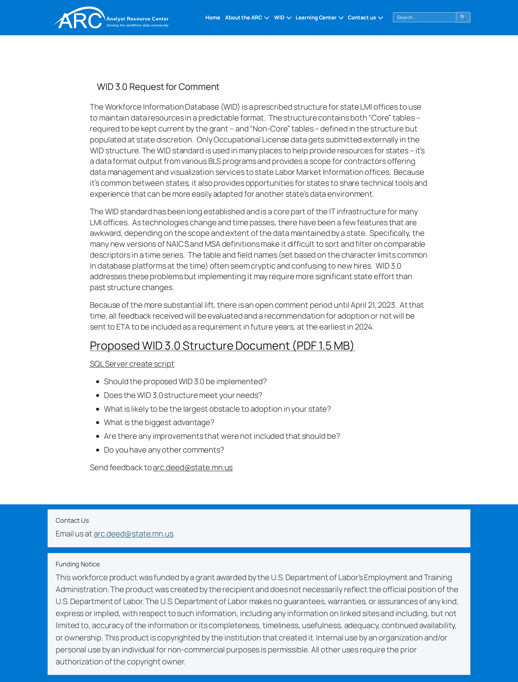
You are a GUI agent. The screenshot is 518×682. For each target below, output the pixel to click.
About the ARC (243, 17)
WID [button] (279, 17)
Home (212, 17)
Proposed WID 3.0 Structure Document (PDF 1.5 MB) (222, 345)
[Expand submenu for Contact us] (380, 17)
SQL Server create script (132, 363)
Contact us (362, 17)
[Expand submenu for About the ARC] (266, 17)
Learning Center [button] (316, 17)
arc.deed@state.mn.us (193, 467)
